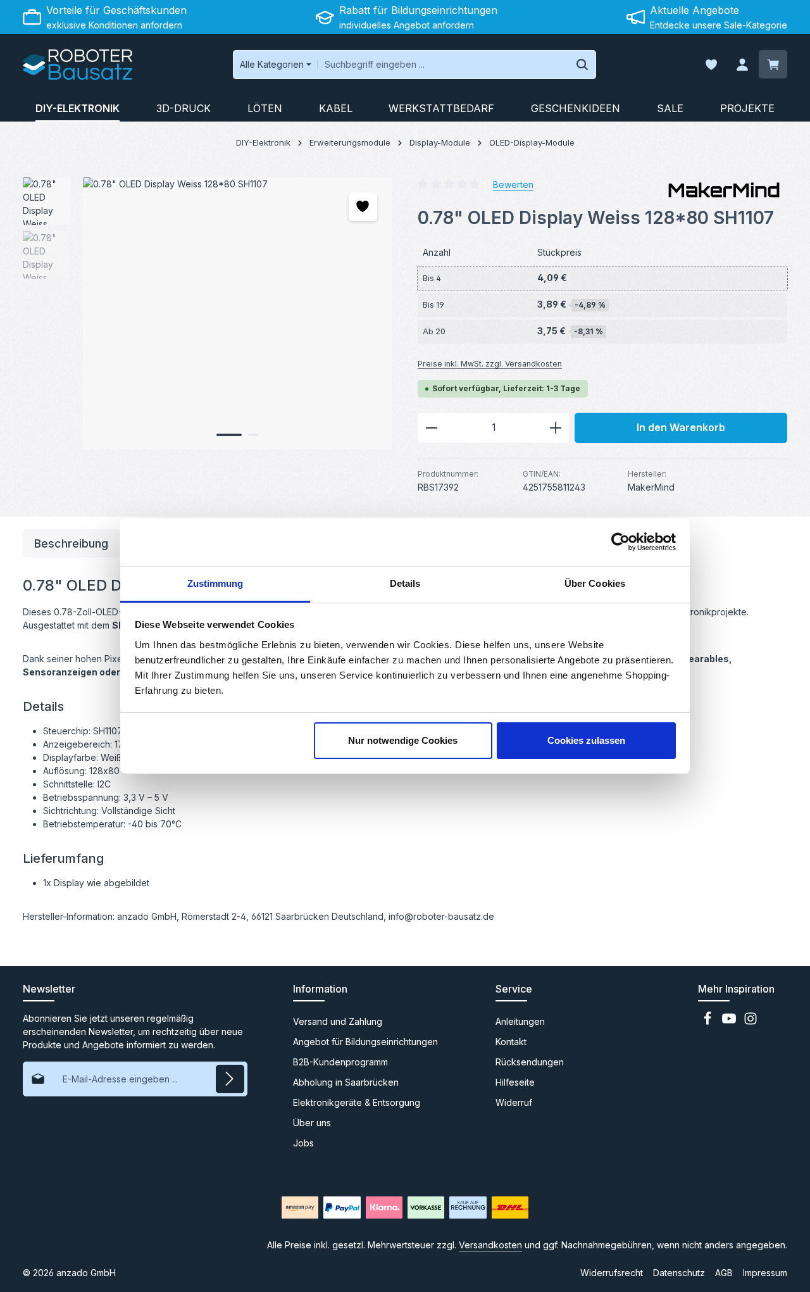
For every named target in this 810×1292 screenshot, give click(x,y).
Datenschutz (679, 1272)
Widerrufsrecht (611, 1272)
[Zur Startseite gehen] (77, 64)
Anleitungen (520, 1021)
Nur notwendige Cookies (403, 740)
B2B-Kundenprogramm (340, 1062)
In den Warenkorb (681, 428)
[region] (207, 313)
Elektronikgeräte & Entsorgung (356, 1102)
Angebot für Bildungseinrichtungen (365, 1041)
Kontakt (510, 1041)
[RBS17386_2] (237, 313)
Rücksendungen (529, 1062)
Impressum (765, 1272)
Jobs (303, 1143)
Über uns (312, 1122)
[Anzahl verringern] (431, 428)
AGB (724, 1272)
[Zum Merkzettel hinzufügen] (363, 206)
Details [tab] (405, 583)
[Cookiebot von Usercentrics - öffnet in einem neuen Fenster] (620, 541)
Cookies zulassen (586, 740)
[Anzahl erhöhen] (556, 428)
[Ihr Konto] (742, 65)
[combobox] (443, 64)
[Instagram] (750, 1022)
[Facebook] (709, 1022)
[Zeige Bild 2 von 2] (253, 435)
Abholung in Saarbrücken (346, 1082)
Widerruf (513, 1102)
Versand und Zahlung (337, 1021)
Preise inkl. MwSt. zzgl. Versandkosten (490, 363)
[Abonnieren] (230, 1079)
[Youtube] (730, 1022)
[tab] (71, 543)
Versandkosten (490, 1244)
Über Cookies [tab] (594, 583)
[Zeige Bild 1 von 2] (229, 435)
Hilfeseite (515, 1082)
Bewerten (513, 184)
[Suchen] (582, 64)
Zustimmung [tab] (215, 583)
